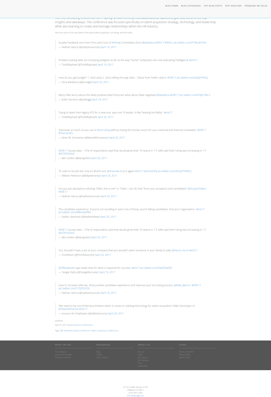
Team (140, 354)
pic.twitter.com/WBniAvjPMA (75, 212)
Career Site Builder (63, 354)
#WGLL (169, 42)
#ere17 (193, 60)
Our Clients (143, 357)
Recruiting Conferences (80, 330)
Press (140, 363)
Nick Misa (74, 325)
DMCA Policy (184, 357)
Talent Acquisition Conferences (104, 330)
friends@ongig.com (135, 395)
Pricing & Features (63, 357)
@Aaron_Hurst (180, 250)
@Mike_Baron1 (182, 285)
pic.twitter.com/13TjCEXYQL (74, 288)
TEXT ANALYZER (233, 5)
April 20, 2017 (101, 82)
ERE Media (64, 330)
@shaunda (113, 171)
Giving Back (143, 366)
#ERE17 (159, 42)
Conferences (87, 325)
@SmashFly (150, 171)
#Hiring (116, 42)
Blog (98, 351)
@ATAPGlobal (66, 153)
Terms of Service (186, 351)
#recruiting (103, 130)
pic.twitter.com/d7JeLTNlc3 (195, 95)
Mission (141, 351)
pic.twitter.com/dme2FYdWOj (174, 171)
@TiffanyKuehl (67, 267)
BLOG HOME (171, 5)
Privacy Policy (184, 354)
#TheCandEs (66, 133)
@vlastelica (148, 42)
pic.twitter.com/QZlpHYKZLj (192, 77)
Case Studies (102, 357)
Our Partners (143, 360)
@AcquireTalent (197, 188)
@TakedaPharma (68, 309)
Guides (99, 354)
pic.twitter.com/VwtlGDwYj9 (156, 267)
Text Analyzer (61, 351)
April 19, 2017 (108, 47)
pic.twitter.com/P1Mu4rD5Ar (190, 42)
